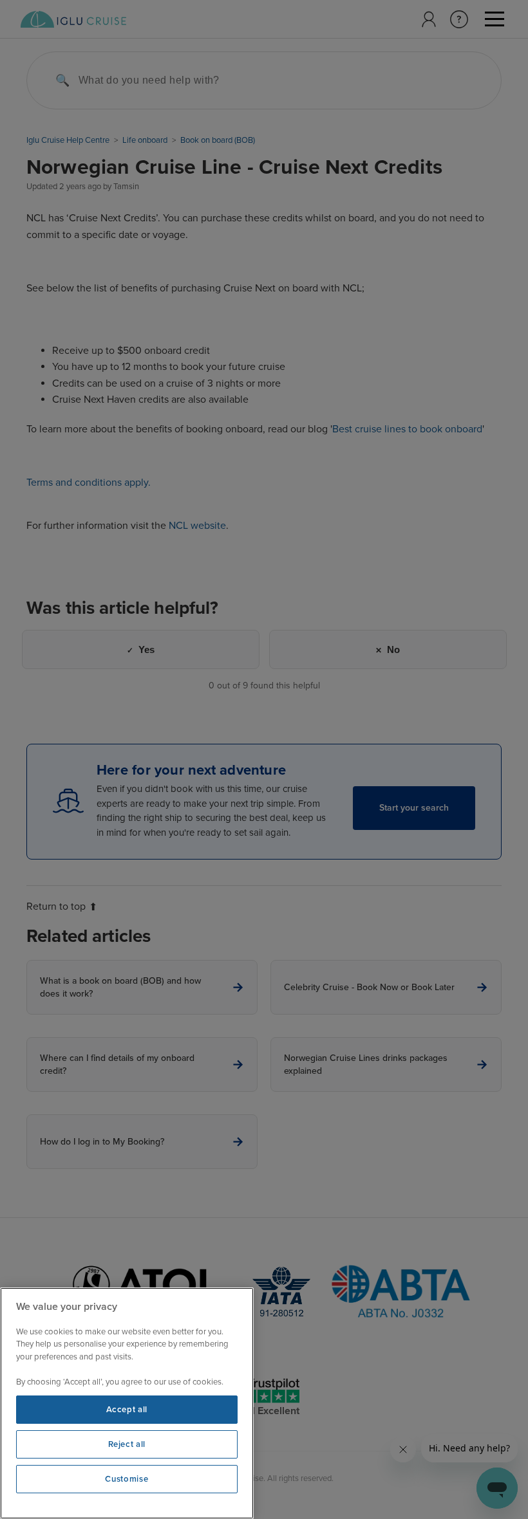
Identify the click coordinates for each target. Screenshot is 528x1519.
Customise (126, 1479)
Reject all (127, 1444)
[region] (127, 1403)
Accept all (127, 1409)
